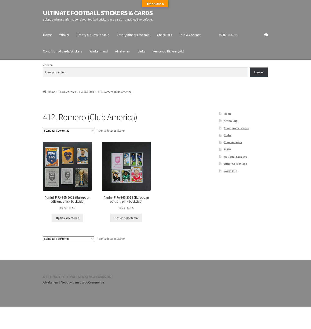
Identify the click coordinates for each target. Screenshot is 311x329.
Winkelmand (98, 51)
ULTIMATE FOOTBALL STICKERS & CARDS (98, 13)
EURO (227, 149)
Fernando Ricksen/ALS (168, 51)
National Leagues (235, 156)
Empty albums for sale (93, 35)
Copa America (233, 142)
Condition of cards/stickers (62, 51)
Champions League (236, 128)
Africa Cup (231, 121)
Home (47, 35)
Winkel (64, 35)
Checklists (164, 35)
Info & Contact (190, 35)
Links (141, 51)
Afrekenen (122, 51)
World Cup (230, 171)
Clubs (227, 135)
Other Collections (235, 164)
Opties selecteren (67, 218)
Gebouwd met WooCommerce (82, 282)
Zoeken (48, 65)
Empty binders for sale (133, 35)
